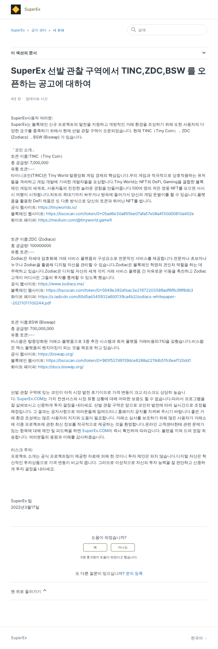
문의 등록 (134, 573)
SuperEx (18, 30)
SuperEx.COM (30, 398)
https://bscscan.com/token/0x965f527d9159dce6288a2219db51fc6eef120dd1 (118, 360)
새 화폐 (58, 30)
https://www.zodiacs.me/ (61, 283)
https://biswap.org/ (55, 354)
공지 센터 (38, 30)
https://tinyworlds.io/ (57, 207)
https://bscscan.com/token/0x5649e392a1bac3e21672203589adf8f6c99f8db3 (119, 290)
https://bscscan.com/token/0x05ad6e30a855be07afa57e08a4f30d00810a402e (120, 213)
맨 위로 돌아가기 (26, 591)
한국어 (197, 638)
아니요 (123, 547)
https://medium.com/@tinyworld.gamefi (75, 220)
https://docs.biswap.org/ (60, 366)
